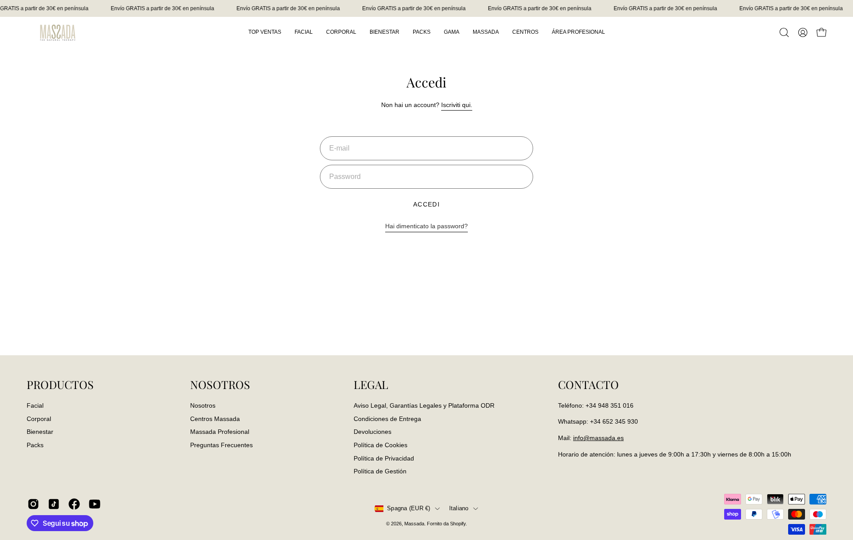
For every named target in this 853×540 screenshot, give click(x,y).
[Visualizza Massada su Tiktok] (53, 504)
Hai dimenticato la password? (426, 226)
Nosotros (202, 405)
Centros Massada (215, 418)
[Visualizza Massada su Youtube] (94, 504)
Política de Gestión (380, 471)
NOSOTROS (220, 384)
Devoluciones (372, 431)
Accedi (426, 204)
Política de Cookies (380, 445)
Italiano (459, 508)
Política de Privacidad (384, 457)
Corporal (39, 418)
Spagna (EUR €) (408, 508)
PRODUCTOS (60, 384)
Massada (414, 523)
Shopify (458, 523)
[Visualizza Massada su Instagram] (33, 504)
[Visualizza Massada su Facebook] (74, 504)
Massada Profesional (219, 431)
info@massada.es (598, 437)
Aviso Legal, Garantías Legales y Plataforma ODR (424, 405)
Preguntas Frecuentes (221, 445)
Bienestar (40, 431)
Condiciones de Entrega (387, 418)
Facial (35, 405)
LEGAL (371, 384)
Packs (35, 445)
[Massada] (58, 32)
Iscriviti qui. (456, 104)
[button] (784, 32)
